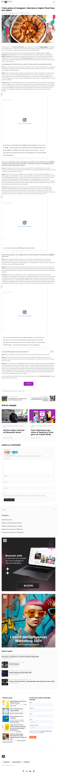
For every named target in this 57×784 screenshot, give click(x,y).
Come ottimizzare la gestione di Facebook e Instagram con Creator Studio (42, 432)
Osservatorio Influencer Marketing (12, 532)
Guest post (12, 720)
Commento (7, 458)
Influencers (19, 731)
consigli (15, 391)
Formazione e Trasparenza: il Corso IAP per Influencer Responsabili (20, 656)
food (23, 391)
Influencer (18, 655)
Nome (6, 476)
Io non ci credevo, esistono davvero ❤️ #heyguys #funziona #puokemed (19, 248)
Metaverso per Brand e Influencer (12, 529)
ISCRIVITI (28, 384)
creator (20, 391)
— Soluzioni (6, 762)
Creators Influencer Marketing (8, 655)
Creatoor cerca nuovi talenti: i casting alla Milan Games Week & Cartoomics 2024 (31, 681)
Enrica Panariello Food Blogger (17, 157)
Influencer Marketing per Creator (10, 13)
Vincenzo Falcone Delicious (16, 347)
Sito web (6, 488)
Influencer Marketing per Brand (12, 523)
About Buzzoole (7, 520)
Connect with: (7, 449)
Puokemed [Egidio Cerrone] (18, 250)
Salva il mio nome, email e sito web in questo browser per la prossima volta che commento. (25, 495)
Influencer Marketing (25, 655)
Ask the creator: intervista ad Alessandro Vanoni (13, 431)
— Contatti (25, 762)
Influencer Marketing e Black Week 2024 (20, 672)
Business (12, 713)
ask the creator (9, 391)
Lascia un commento (8, 438)
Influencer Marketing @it (8, 741)
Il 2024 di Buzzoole (14, 664)
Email (5, 482)
